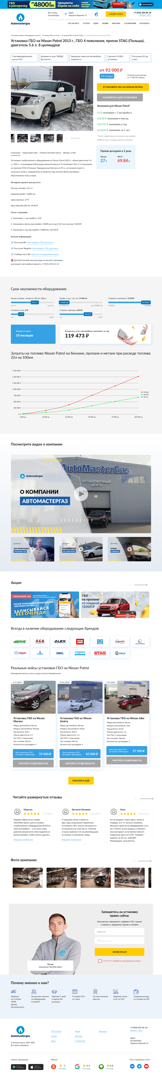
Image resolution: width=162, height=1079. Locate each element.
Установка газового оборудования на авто (25, 35)
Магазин (116, 23)
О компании (130, 23)
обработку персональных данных (126, 961)
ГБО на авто (73, 23)
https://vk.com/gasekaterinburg (44, 254)
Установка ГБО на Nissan (51, 35)
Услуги (86, 23)
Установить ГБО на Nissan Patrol (123, 87)
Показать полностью (23, 839)
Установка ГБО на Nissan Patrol (72, 35)
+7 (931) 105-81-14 (142, 12)
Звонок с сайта (145, 15)
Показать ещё (81, 780)
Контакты (144, 23)
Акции (105, 23)
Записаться (120, 952)
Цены (95, 23)
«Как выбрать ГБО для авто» (40, 242)
